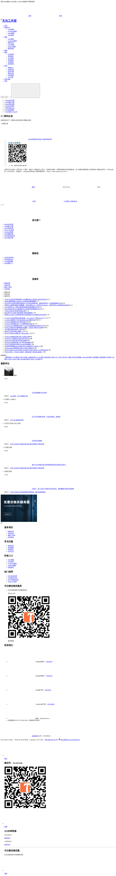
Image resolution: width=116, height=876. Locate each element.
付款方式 (11, 551)
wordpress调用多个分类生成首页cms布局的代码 (20, 320)
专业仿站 (7, 285)
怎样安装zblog (9, 108)
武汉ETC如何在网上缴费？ (14, 331)
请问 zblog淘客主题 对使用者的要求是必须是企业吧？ (49, 464)
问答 (5, 81)
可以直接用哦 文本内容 (39, 392)
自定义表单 (23, 357)
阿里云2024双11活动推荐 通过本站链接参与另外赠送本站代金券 (25, 314)
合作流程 (11, 54)
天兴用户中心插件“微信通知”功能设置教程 (18, 313)
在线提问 (11, 567)
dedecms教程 (12, 46)
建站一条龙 (8, 287)
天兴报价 (11, 58)
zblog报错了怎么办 (11, 112)
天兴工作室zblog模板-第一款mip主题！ (17, 333)
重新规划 (7, 357)
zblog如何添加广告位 (26, 359)
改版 (69, 357)
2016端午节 (38, 359)
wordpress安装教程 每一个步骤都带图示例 (18, 324)
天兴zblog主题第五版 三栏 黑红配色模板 (18, 342)
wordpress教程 (12, 41)
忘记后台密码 (9, 106)
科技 (52, 357)
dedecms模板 (12, 565)
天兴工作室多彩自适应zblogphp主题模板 (18, 344)
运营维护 (11, 62)
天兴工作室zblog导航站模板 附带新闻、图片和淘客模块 (28, 492)
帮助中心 (11, 67)
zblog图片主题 (9, 102)
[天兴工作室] (9, 20)
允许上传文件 (62, 357)
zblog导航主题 (8, 237)
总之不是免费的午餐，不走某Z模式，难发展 (46, 416)
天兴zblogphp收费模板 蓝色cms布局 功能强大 (19, 348)
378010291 (49, 676)
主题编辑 (95, 357)
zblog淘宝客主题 (9, 236)
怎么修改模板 (9, 110)
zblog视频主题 (8, 234)
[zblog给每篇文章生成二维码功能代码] (17, 166)
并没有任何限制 (37, 440)
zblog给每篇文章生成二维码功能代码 (40, 139)
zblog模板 (11, 29)
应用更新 (11, 64)
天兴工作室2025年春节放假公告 (15, 311)
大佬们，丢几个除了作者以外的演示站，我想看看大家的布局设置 (53, 488)
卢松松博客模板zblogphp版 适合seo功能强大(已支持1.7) (22, 346)
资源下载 (11, 71)
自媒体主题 (31, 357)
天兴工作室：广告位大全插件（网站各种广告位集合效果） (24, 352)
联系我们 (11, 56)
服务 (5, 52)
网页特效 (11, 48)
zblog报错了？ (8, 263)
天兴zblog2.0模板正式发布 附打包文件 (17, 338)
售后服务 (11, 60)
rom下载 (10, 77)
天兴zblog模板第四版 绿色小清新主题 (17, 336)
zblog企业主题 (9, 100)
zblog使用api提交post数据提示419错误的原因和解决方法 (23, 309)
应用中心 (7, 27)
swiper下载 (15, 359)
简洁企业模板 (76, 357)
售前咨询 (7, 838)
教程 (5, 37)
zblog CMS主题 (9, 230)
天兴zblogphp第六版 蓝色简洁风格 (16, 340)
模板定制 (7, 283)
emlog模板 (11, 33)
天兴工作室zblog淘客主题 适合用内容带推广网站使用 (27, 444)
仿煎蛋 (108, 357)
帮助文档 (11, 43)
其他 (5, 65)
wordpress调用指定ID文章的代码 (15, 322)
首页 (5, 25)
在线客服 (35, 736)
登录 (60, 16)
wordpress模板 (12, 31)
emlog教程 (11, 44)
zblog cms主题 (12, 581)
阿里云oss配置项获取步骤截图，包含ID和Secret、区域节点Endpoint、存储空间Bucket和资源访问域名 (37, 305)
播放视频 (102, 357)
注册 (29, 16)
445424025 (49, 661)
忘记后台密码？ (9, 257)
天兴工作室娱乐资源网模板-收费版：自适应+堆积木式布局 (24, 327)
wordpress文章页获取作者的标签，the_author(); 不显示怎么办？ (25, 318)
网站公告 (11, 73)
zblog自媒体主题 (13, 579)
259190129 (47, 690)
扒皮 (9, 359)
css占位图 (39, 357)
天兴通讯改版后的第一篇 (13, 329)
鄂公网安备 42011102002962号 (70, 740)
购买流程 (11, 545)
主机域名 (7, 289)
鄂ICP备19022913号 (51, 740)
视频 (5, 50)
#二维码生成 (73, 201)
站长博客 (11, 75)
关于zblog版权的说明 (16, 420)
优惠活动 (11, 69)
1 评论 (34, 201)
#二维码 (66, 201)
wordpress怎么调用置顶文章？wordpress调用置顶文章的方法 (24, 325)
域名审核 (46, 357)
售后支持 (7, 844)
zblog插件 (11, 35)
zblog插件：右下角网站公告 (19, 396)
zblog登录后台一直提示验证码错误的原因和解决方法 (22, 307)
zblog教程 (11, 39)
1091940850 (50, 704)
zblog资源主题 (9, 104)
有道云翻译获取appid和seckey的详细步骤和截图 (20, 301)
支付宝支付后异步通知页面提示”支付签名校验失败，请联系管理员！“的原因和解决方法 (33, 303)
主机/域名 (7, 79)
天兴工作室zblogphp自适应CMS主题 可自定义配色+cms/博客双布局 (26, 350)
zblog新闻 (15, 357)
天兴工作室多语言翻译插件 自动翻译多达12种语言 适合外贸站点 (25, 299)
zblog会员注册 (86, 357)
